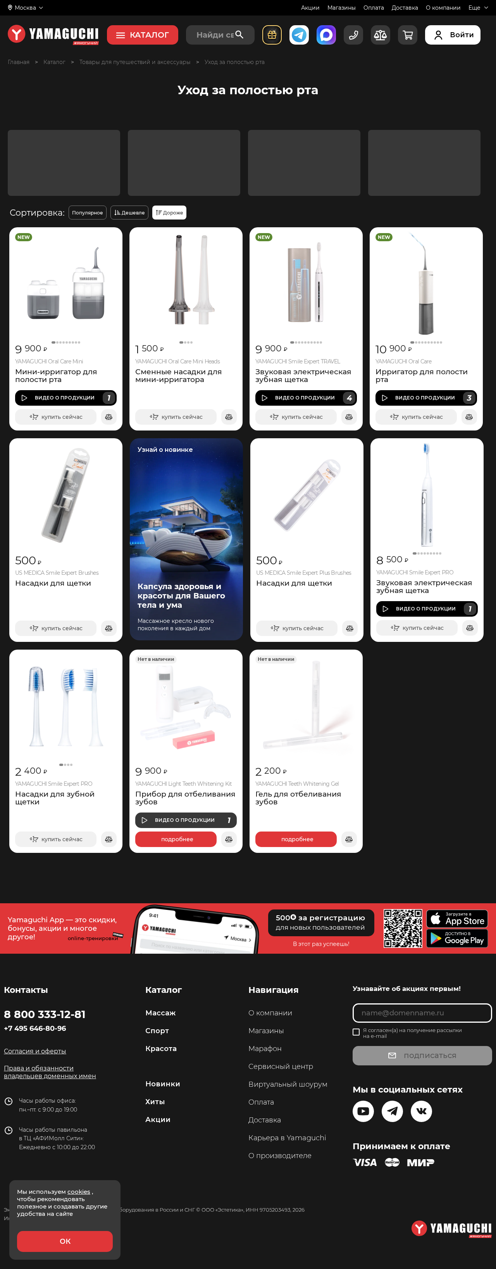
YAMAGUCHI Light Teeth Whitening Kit (183, 784)
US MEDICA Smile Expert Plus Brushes (303, 573)
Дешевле (133, 213)
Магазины (341, 7)
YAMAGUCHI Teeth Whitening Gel (297, 784)
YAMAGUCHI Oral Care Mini (49, 361)
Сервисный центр (280, 1066)
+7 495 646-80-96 (35, 1028)
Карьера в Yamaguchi (287, 1138)
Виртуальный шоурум (287, 1084)
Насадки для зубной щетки (55, 798)
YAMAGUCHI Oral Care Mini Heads (177, 361)
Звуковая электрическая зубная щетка (303, 376)
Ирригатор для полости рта (421, 376)
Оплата (373, 7)
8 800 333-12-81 (45, 1014)
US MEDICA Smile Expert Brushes (56, 573)
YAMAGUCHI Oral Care (403, 361)
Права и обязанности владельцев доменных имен (50, 1072)
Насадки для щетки (53, 583)
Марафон (265, 1048)
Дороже (173, 213)
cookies (78, 1191)
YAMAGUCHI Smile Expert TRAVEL (297, 361)
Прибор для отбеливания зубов (185, 798)
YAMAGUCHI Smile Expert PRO (414, 572)
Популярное (87, 213)
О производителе (280, 1155)
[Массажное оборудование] (54, 62)
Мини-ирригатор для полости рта (56, 376)
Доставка (405, 7)
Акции (310, 7)
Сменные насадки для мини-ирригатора (178, 376)
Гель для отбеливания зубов (298, 798)
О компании (443, 7)
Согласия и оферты (35, 1051)
